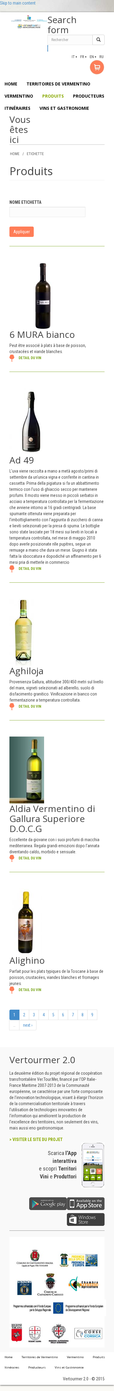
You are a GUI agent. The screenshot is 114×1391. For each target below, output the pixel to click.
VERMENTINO (19, 96)
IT (73, 56)
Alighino (27, 960)
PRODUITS (53, 96)
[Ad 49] (31, 421)
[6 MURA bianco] (42, 295)
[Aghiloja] (21, 632)
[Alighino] (25, 921)
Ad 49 (21, 460)
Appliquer (21, 231)
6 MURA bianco (42, 334)
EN (92, 56)
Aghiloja (26, 670)
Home (8, 1357)
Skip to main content (18, 3)
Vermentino (75, 1357)
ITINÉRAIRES (17, 108)
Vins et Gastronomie (69, 1367)
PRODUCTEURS (88, 96)
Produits (99, 1357)
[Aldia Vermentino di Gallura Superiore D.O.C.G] (26, 769)
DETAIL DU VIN (30, 358)
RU (101, 56)
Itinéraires (12, 1367)
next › (28, 1025)
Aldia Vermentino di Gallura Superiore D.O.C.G (52, 818)
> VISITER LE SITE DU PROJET (36, 1139)
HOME (11, 84)
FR (82, 56)
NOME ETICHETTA (25, 202)
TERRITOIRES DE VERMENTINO (58, 84)
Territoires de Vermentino (40, 1357)
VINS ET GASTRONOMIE (64, 108)
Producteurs (37, 1367)
